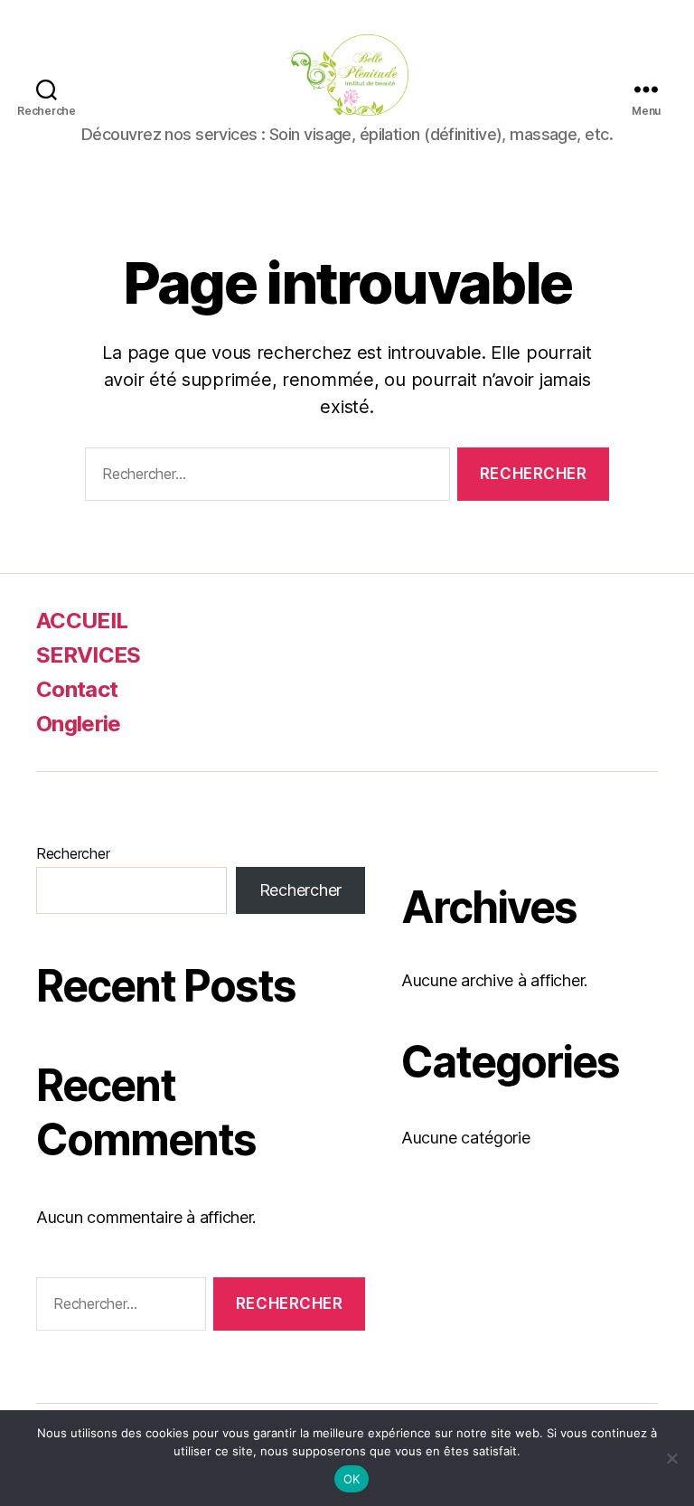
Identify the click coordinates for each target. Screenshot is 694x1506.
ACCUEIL (81, 620)
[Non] (671, 1458)
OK (352, 1479)
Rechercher (72, 853)
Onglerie (78, 724)
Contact (76, 689)
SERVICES (88, 655)
